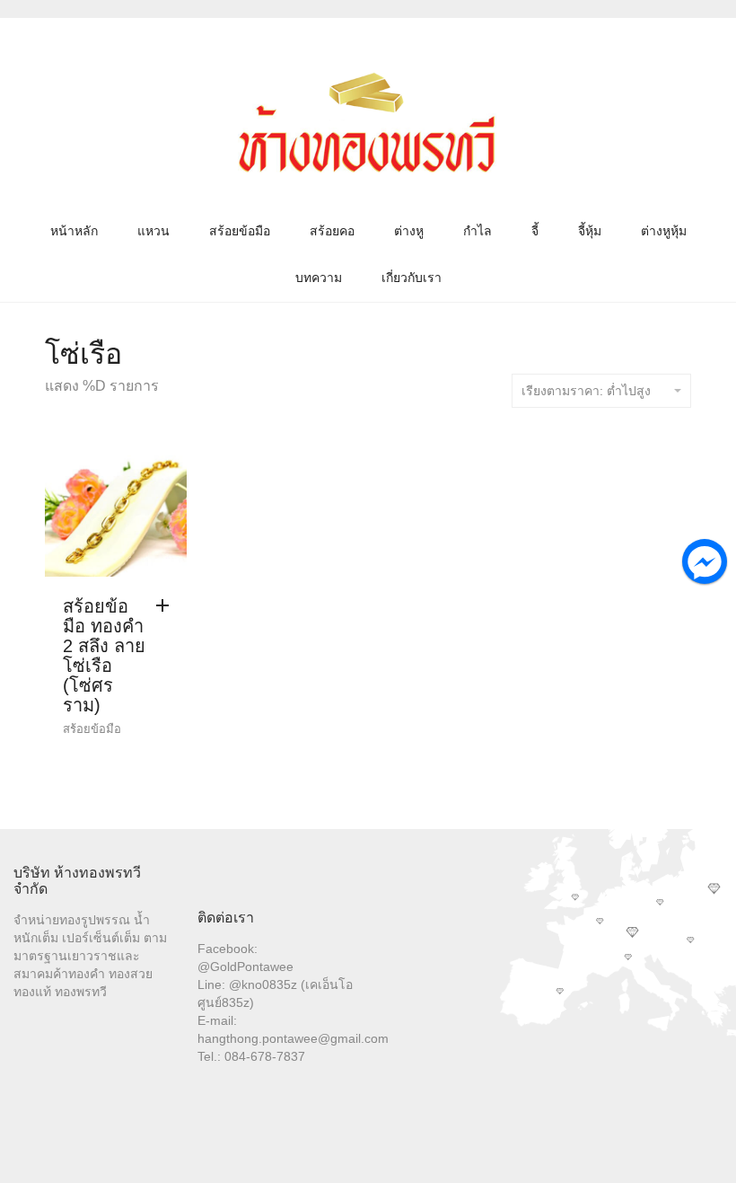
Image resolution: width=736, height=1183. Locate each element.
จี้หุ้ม (589, 231)
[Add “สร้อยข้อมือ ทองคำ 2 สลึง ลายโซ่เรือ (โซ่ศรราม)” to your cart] (167, 606)
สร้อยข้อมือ (239, 231)
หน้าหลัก (74, 231)
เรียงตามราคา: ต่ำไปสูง (586, 391)
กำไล (477, 231)
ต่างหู (409, 231)
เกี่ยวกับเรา (411, 277)
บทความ (318, 277)
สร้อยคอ (332, 231)
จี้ (535, 231)
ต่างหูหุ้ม (664, 231)
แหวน (153, 231)
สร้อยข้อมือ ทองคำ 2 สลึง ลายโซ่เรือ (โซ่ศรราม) (104, 655)
